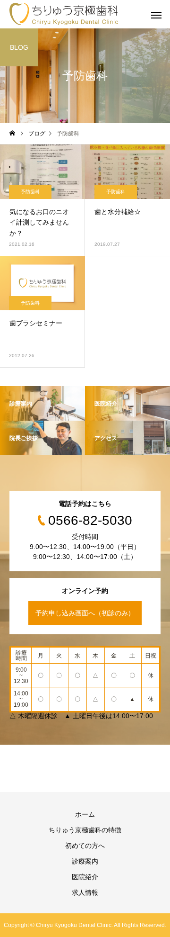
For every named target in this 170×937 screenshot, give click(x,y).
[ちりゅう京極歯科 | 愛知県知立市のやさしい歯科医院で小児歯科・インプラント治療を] (64, 14)
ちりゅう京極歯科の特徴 (85, 830)
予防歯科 (30, 191)
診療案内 (85, 861)
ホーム (85, 814)
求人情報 (85, 892)
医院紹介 (85, 877)
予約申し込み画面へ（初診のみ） (85, 613)
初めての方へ (85, 845)
